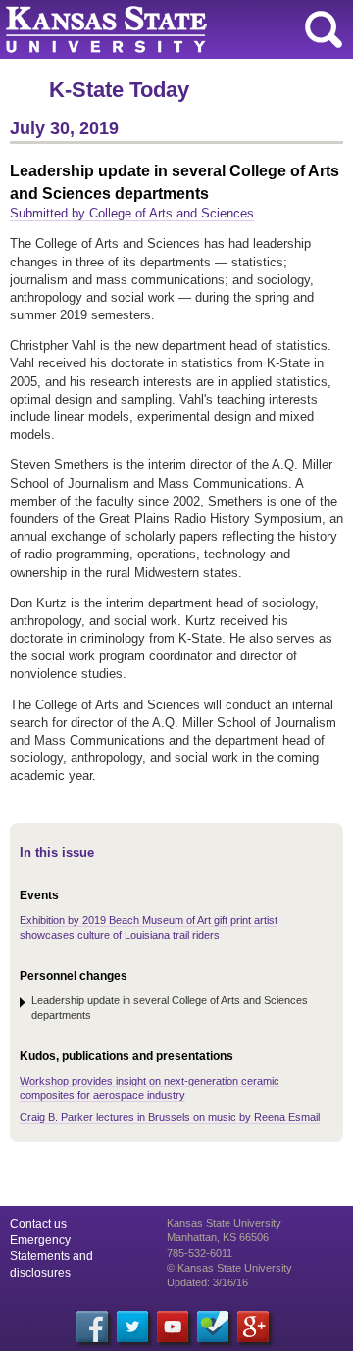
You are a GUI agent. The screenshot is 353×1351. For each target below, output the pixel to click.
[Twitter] (132, 1326)
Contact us (38, 1223)
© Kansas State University (229, 1268)
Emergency (40, 1240)
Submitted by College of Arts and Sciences (132, 213)
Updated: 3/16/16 (207, 1282)
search (323, 29)
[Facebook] (92, 1326)
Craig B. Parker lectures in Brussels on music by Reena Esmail (170, 1117)
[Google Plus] (253, 1326)
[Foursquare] (212, 1326)
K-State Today (119, 89)
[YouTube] (172, 1326)
